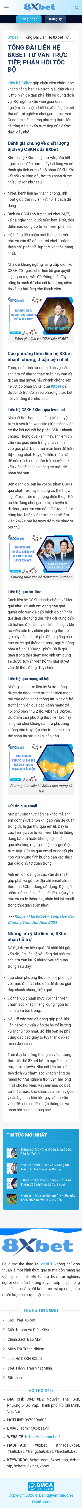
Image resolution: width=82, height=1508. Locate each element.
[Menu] (6, 7)
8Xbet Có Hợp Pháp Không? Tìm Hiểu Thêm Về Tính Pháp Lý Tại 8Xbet (46, 1182)
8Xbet (13, 37)
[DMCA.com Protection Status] (41, 1486)
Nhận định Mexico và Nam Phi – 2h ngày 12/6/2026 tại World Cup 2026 (48, 1198)
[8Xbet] (41, 7)
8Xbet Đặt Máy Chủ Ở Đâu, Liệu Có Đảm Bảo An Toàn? (47, 1152)
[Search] (77, 7)
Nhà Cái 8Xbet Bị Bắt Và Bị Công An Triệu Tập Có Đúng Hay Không (45, 1167)
